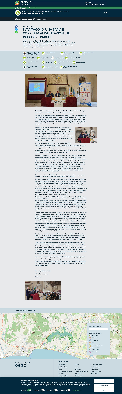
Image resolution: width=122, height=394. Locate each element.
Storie (60, 369)
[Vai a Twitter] (19, 365)
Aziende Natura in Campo (81, 371)
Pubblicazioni (94, 369)
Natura (76, 367)
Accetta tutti (104, 381)
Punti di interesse (95, 367)
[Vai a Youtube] (25, 365)
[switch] (43, 390)
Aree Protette (62, 364)
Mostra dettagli (76, 390)
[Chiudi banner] (116, 379)
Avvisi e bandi (78, 373)
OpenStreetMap (114, 358)
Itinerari (77, 364)
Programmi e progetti (96, 371)
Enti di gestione (62, 367)
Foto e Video (78, 369)
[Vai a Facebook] (16, 365)
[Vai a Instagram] (22, 365)
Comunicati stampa (63, 375)
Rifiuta (103, 390)
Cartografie (61, 373)
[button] (2, 355)
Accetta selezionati (103, 385)
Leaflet (108, 358)
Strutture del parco (80, 375)
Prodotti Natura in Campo (65, 371)
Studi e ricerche (95, 373)
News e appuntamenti (25, 19)
